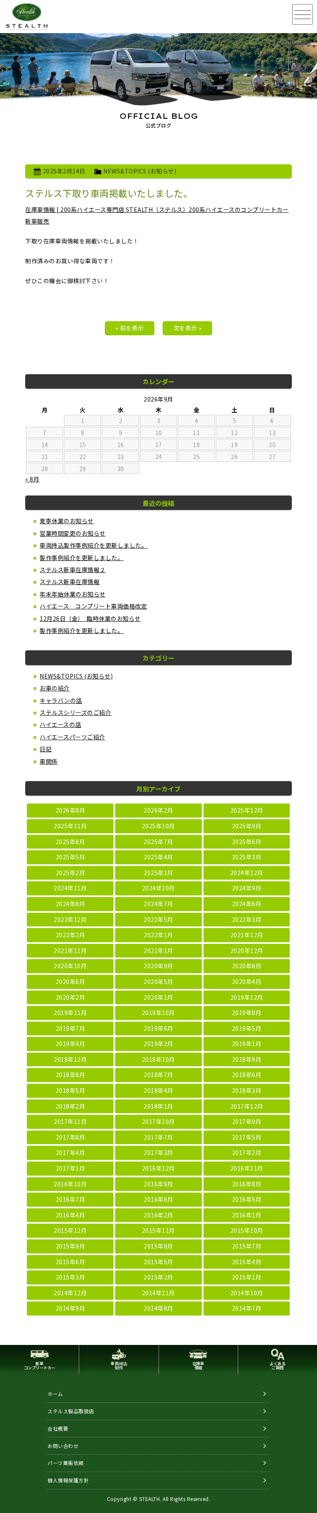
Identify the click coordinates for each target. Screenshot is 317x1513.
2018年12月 (70, 1059)
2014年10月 (246, 1293)
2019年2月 (158, 1043)
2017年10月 (158, 1121)
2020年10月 (70, 966)
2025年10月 (158, 826)
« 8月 (32, 479)
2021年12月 (246, 935)
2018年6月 (247, 1074)
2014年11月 (158, 1293)
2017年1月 (70, 1168)
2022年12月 (70, 919)
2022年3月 (247, 919)
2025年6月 (247, 841)
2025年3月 (247, 857)
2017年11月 (70, 1121)
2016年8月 (247, 1184)
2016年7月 (70, 1199)
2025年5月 (70, 857)
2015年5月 (158, 1262)
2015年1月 (247, 1277)
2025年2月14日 (64, 171)
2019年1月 (247, 1043)
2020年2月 (70, 997)
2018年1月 (158, 1106)
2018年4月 (158, 1090)
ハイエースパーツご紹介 (72, 737)
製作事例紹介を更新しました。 (81, 557)
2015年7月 (247, 1246)
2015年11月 (158, 1230)
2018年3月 (247, 1090)
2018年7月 (158, 1074)
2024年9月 (247, 888)
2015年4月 (247, 1262)
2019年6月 (158, 1028)
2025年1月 (158, 872)
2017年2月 (247, 1152)
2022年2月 (70, 935)
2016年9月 (158, 1184)
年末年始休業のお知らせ (73, 594)
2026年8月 (70, 810)
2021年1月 (158, 950)
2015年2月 (158, 1277)
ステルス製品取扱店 (70, 1410)
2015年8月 (158, 1246)
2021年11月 (70, 950)
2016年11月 (246, 1168)
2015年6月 (70, 1262)
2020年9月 (158, 966)
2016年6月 (158, 1199)
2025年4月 (158, 857)
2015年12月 (70, 1230)
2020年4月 (247, 981)
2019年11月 (70, 1012)
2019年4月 (70, 1043)
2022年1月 (158, 935)
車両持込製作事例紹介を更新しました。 (93, 545)
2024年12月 (246, 872)
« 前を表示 (130, 328)
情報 (198, 1365)
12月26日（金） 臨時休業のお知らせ (90, 618)
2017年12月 (246, 1106)
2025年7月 (158, 841)
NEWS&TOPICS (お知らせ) (139, 171)
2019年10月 (158, 1012)
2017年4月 (70, 1152)
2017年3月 (158, 1152)
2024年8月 (70, 904)
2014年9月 (70, 1308)
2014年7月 (247, 1308)
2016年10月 (70, 1184)
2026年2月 (158, 810)
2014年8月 (158, 1308)
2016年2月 (158, 1215)
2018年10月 (158, 1059)
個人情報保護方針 (68, 1480)
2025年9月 (247, 826)
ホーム (55, 1393)
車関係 (49, 761)
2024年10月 (158, 888)
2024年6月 (247, 904)
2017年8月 (70, 1137)
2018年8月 (70, 1074)
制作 (119, 1365)
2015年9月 (70, 1246)
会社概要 (57, 1428)
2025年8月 (70, 841)
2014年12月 (70, 1293)
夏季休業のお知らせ (67, 521)
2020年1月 (158, 997)
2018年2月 (70, 1106)
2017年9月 (247, 1121)
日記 (46, 749)
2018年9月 (247, 1059)
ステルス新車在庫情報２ (73, 569)
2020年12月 (246, 950)
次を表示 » (187, 328)
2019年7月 (70, 1028)
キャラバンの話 (61, 700)
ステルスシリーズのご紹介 (75, 712)
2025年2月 (70, 872)
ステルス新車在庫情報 (69, 581)
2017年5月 (247, 1137)
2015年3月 (70, 1277)
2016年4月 (70, 1215)
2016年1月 (247, 1215)
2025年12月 (246, 810)
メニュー (302, 14)
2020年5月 (158, 981)
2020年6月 (70, 981)
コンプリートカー (39, 1365)
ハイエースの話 (60, 724)
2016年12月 (158, 1168)
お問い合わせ (62, 1445)
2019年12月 (246, 997)
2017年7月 (158, 1137)
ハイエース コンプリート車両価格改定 (93, 606)
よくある (277, 1365)
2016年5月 (247, 1199)
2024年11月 (70, 888)
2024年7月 (158, 904)
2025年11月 (70, 826)
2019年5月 (247, 1028)
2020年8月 (247, 966)
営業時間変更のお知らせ (73, 533)
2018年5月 (70, 1090)
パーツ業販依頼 (65, 1462)
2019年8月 (247, 1012)
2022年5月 (158, 919)
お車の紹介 (55, 688)
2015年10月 (246, 1230)
